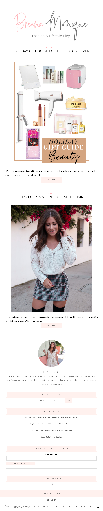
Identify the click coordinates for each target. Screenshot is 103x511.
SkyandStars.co (26, 508)
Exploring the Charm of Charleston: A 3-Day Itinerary (51, 424)
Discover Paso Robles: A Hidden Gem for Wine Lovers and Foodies (51, 417)
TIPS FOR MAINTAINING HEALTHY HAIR (51, 197)
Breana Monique (51, 25)
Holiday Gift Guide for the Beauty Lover (51, 51)
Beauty (51, 193)
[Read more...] (51, 180)
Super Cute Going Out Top (51, 437)
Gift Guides (51, 47)
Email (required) (52, 454)
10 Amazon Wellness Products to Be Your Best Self (51, 430)
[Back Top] (98, 507)
